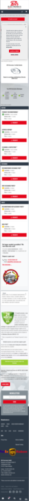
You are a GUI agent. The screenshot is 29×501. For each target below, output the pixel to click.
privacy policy (9, 47)
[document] (14, 42)
